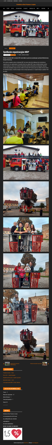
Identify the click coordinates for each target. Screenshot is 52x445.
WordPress (26, 442)
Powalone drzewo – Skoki (8, 372)
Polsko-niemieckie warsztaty (36, 363)
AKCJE (12, 8)
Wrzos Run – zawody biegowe (9, 375)
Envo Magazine (35, 442)
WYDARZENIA (19, 8)
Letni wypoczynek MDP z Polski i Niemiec (11, 382)
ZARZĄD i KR (32, 8)
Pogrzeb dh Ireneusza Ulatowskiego (14, 364)
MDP (38, 8)
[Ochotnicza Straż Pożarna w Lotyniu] (4, 8)
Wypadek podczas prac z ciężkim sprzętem (12, 377)
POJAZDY (25, 8)
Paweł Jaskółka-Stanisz (24, 54)
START (8, 8)
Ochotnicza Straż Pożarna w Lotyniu (26, 4)
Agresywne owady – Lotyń (8, 380)
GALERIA (43, 8)
